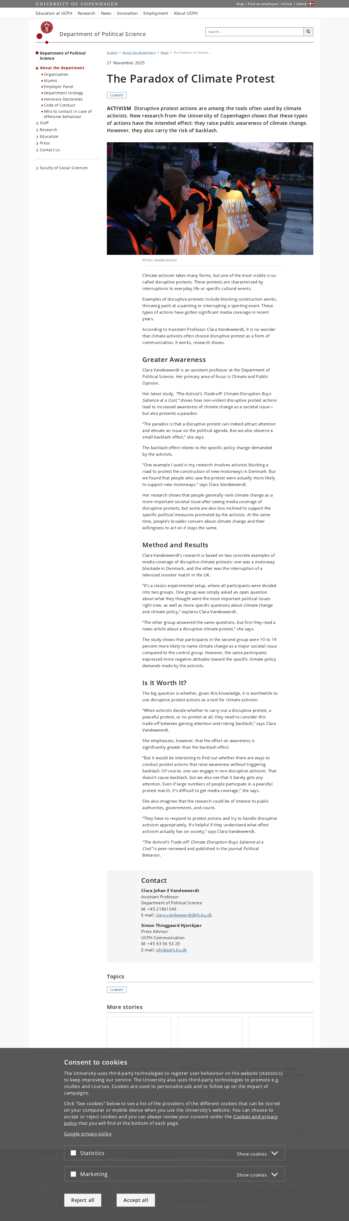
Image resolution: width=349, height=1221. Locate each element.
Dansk (301, 3)
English (112, 52)
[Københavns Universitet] (45, 32)
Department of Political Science (63, 55)
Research (48, 129)
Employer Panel (58, 86)
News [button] (106, 13)
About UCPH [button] (186, 13)
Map (240, 3)
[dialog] (174, 1134)
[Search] (308, 32)
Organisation (56, 74)
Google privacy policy (88, 1134)
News (165, 52)
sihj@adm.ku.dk (171, 950)
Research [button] (86, 13)
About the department (62, 67)
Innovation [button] (127, 13)
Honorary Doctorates (63, 99)
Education (49, 136)
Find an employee (263, 3)
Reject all (82, 1200)
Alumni (51, 80)
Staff (44, 122)
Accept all (136, 1200)
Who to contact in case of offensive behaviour (68, 114)
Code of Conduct (60, 105)
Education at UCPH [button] (54, 13)
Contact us (50, 149)
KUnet (287, 3)
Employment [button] (155, 13)
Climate (117, 95)
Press (45, 143)
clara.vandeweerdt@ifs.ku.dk (184, 915)
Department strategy (63, 92)
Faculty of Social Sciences (64, 167)
